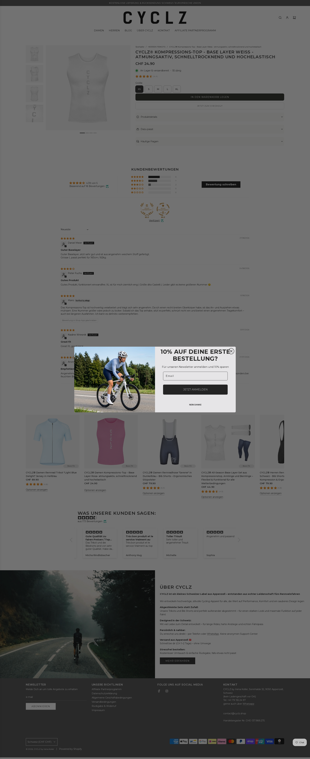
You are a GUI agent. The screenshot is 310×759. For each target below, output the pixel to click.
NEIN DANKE (195, 405)
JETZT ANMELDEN (195, 389)
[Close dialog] (231, 351)
